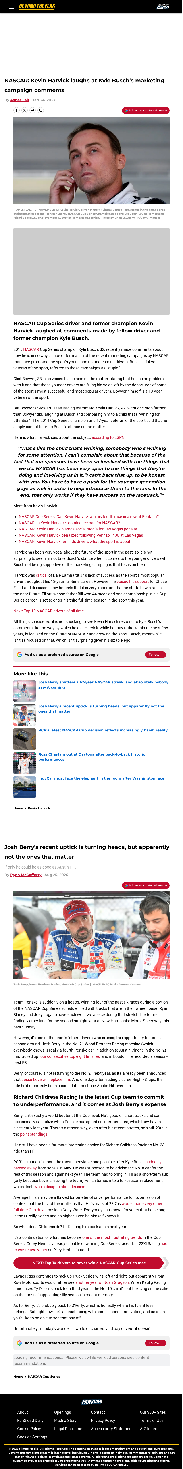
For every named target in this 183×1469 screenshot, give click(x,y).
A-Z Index (148, 1428)
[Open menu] (11, 6)
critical (42, 575)
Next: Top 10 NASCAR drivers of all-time (48, 611)
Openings (62, 1412)
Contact (98, 1412)
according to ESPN (108, 437)
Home (18, 808)
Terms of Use (152, 1420)
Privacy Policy (103, 1420)
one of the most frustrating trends (112, 1237)
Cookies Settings (32, 1437)
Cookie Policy (29, 1428)
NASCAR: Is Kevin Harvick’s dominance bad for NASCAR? (69, 522)
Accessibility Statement (112, 1428)
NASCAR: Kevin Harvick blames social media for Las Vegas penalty (78, 529)
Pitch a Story (65, 1420)
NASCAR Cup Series (44, 1376)
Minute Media (28, 1448)
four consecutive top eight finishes (69, 1056)
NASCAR (30, 349)
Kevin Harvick (39, 808)
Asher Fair (19, 100)
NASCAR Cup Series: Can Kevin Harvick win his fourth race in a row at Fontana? (89, 516)
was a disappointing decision (59, 1186)
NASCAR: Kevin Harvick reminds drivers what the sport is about (74, 541)
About (22, 1412)
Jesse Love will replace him (45, 1079)
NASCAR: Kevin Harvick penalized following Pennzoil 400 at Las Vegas (81, 535)
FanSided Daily (30, 1420)
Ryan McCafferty (26, 875)
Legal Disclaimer (69, 1428)
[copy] (40, 110)
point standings (33, 1134)
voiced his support (133, 581)
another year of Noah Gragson (102, 1282)
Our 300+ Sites (153, 1412)
